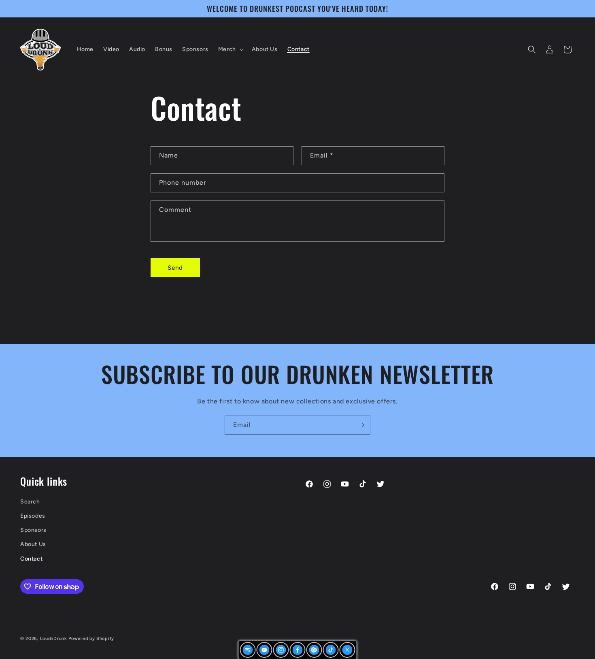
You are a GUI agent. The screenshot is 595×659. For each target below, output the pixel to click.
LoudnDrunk (53, 638)
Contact (31, 558)
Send (175, 267)
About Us (33, 544)
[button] (230, 49)
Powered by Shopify (91, 638)
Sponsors (33, 530)
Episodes (32, 515)
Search (30, 501)
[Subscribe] (361, 425)
